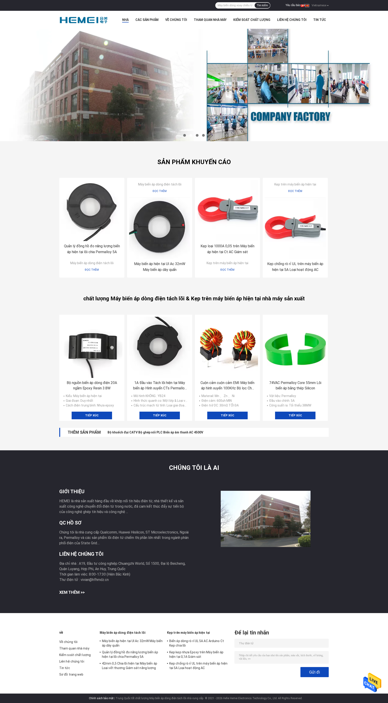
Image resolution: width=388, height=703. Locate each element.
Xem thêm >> (72, 592)
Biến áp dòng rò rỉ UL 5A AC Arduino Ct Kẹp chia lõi (196, 643)
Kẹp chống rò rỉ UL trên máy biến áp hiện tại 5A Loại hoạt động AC (295, 267)
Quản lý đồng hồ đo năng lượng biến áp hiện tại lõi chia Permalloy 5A (92, 249)
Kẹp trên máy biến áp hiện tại (227, 263)
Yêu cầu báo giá (295, 5)
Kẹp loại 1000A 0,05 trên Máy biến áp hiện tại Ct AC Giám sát (227, 249)
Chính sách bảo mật (101, 698)
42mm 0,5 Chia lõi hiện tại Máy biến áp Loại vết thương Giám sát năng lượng (129, 666)
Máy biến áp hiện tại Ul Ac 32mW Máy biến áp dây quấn (159, 267)
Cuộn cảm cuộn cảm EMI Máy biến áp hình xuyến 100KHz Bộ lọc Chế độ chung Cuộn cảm (227, 386)
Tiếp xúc (92, 415)
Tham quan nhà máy (210, 20)
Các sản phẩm (147, 20)
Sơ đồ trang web (71, 674)
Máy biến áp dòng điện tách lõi (92, 263)
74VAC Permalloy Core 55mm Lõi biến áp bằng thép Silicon (295, 385)
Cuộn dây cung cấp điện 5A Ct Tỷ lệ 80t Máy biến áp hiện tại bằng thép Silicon (164, 432)
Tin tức (319, 20)
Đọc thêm (92, 269)
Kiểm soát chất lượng (251, 20)
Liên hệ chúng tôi (291, 20)
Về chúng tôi (176, 20)
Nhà (125, 20)
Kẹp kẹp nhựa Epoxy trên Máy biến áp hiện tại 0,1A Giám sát (196, 654)
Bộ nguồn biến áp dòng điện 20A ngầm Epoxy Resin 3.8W (92, 385)
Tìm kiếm (262, 5)
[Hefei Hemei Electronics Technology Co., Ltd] (84, 20)
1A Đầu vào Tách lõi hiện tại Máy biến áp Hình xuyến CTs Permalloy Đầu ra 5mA (159, 386)
